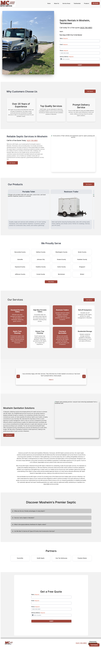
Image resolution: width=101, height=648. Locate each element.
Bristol (82, 274)
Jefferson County (20, 274)
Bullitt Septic (40, 558)
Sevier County (82, 252)
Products (86, 3)
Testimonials (77, 3)
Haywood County (20, 267)
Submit (80, 65)
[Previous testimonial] (18, 376)
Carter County (61, 267)
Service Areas (66, 3)
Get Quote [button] (95, 3)
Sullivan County (40, 252)
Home (48, 3)
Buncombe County (20, 252)
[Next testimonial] (84, 376)
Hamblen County (82, 259)
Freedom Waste (82, 558)
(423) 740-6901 (86, 28)
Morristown (61, 274)
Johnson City (41, 259)
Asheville (20, 259)
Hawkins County (41, 267)
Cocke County (41, 274)
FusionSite (20, 558)
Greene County (61, 259)
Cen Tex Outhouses (61, 558)
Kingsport (82, 267)
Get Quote (90, 91)
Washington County (61, 252)
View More (51, 281)
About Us (56, 3)
